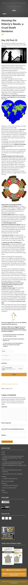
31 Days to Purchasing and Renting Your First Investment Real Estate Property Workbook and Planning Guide (14, 463)
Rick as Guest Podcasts (10, 488)
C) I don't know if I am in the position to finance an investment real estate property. (13, 345)
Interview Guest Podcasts (10, 485)
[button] (14, 570)
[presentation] (12, 368)
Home (4, 14)
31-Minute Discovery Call (10, 478)
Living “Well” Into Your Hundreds (13, 474)
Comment (4, 407)
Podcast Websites (14, 583)
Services (3, 476)
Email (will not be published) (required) (12, 429)
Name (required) (6, 423)
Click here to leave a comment (9, 384)
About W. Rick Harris (7, 481)
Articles (5, 492)
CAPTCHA (4, 363)
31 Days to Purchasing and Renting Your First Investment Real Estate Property (13, 458)
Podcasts (4, 483)
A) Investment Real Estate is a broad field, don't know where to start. (13, 335)
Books (3, 454)
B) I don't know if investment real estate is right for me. (13, 339)
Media (3, 490)
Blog (2, 468)
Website (3, 435)
